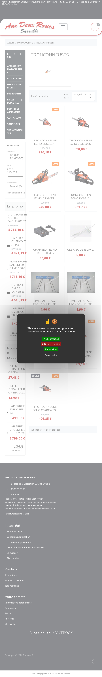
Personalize (51, 349)
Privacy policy (51, 355)
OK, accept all (52, 339)
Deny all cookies (52, 344)
